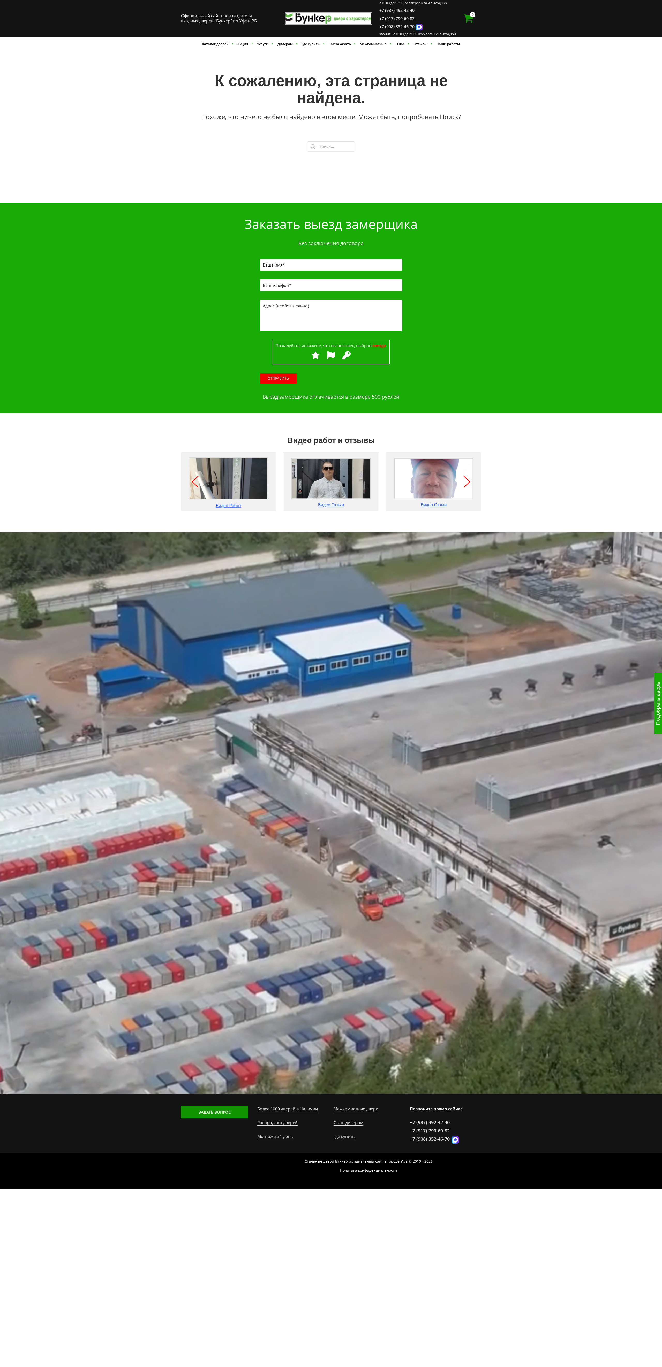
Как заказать (340, 44)
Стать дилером (348, 1122)
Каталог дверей (215, 44)
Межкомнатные (373, 44)
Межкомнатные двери (356, 1109)
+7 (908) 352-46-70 (397, 26)
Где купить (311, 44)
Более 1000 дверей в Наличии (287, 1109)
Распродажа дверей (277, 1122)
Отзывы (420, 44)
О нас (399, 44)
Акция (242, 44)
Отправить (278, 378)
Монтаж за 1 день (275, 1136)
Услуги (262, 44)
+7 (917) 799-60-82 (397, 18)
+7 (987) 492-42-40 (397, 10)
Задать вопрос (215, 1112)
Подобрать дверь (657, 703)
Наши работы (448, 44)
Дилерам (285, 44)
